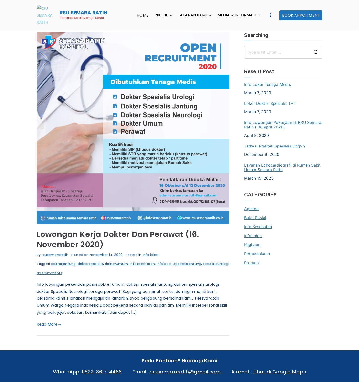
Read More (47, 324)
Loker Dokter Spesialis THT (270, 103)
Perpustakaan (257, 253)
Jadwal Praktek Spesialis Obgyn (274, 146)
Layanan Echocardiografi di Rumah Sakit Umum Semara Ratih (282, 167)
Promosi (252, 262)
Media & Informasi (236, 15)
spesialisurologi (216, 263)
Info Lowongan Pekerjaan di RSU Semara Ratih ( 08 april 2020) (282, 124)
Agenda (251, 208)
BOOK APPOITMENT (301, 15)
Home (142, 15)
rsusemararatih (55, 254)
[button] (170, 15)
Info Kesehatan (258, 226)
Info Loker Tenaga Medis (267, 84)
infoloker (164, 263)
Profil (161, 15)
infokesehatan (142, 263)
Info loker (151, 254)
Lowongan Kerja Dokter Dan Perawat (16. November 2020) (118, 239)
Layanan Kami (192, 15)
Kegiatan (252, 244)
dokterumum (116, 263)
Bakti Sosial (255, 217)
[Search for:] (283, 52)
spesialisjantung (187, 263)
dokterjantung (63, 263)
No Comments (49, 273)
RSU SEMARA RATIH (83, 12)
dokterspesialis (90, 263)
